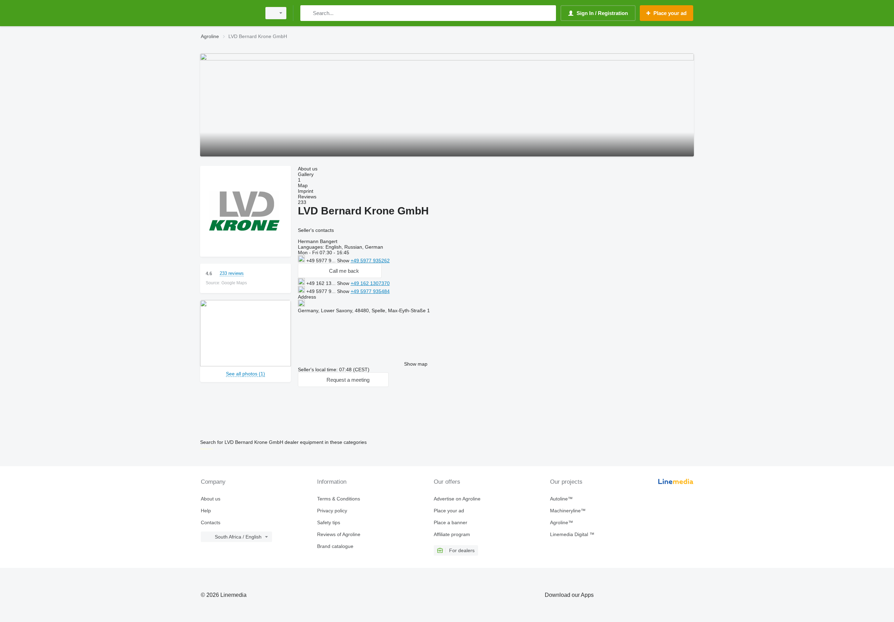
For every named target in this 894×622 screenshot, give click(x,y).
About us (210, 499)
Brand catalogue (335, 546)
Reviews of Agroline (338, 534)
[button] (340, 270)
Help (206, 510)
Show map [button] (415, 364)
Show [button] (344, 260)
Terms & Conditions (338, 499)
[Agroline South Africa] (229, 13)
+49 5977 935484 (370, 291)
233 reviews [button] (232, 273)
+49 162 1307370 (370, 283)
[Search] (307, 13)
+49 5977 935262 (370, 260)
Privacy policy (332, 510)
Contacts (210, 522)
